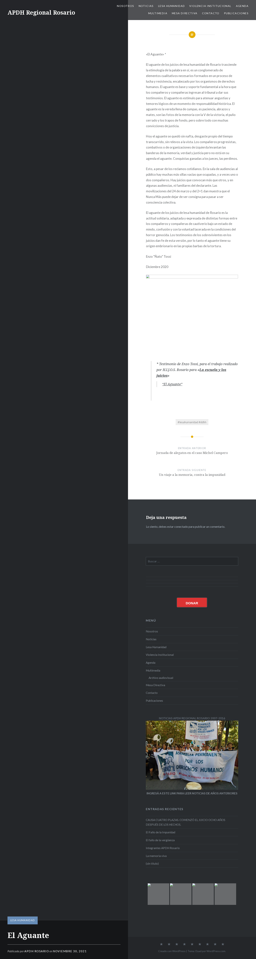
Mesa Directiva (185, 13)
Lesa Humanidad (171, 5)
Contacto (210, 13)
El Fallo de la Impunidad (160, 832)
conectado (181, 526)
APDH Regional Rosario (41, 12)
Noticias (146, 5)
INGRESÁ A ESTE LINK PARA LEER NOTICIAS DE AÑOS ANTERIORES (192, 793)
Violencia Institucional (210, 5)
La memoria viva (156, 856)
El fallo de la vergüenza (160, 840)
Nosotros (125, 5)
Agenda (242, 5)
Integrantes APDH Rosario (163, 848)
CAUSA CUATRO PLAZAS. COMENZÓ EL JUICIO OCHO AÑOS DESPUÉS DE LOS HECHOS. (185, 822)
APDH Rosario (36, 951)
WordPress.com (216, 951)
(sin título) (152, 863)
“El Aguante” (172, 384)
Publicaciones (236, 13)
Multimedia (157, 13)
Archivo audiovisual (161, 677)
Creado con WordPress (172, 951)
